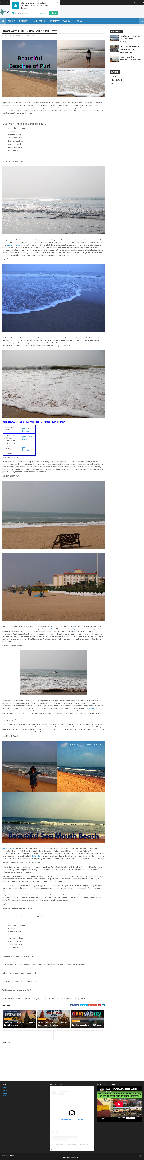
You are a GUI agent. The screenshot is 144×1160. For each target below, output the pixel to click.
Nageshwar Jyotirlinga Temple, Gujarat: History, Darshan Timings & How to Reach (52, 1023)
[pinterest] (137, 2)
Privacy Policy (6, 1090)
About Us (66, 21)
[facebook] (131, 2)
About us (2, 2)
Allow (53, 13)
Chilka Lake (36, 856)
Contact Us (9, 2)
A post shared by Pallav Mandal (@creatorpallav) (72, 1145)
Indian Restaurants (38, 21)
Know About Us (6, 1095)
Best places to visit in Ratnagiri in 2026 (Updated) (87, 1025)
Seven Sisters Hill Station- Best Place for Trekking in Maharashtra (130, 39)
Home (4, 1087)
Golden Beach (46, 629)
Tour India (11, 21)
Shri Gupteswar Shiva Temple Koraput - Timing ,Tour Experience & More (129, 49)
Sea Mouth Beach (9, 848)
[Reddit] (140, 2)
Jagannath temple (13, 245)
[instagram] (134, 2)
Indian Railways (54, 21)
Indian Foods (23, 21)
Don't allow (42, 13)
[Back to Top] (140, 1156)
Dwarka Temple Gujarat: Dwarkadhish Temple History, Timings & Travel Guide (20, 1023)
